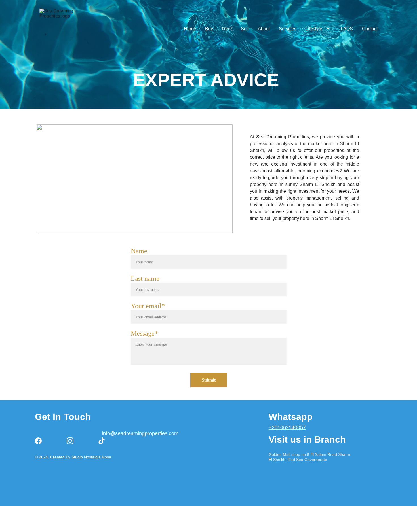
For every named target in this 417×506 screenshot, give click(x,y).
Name (139, 251)
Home (190, 28)
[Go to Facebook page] (38, 440)
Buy (209, 28)
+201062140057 (287, 427)
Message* (144, 333)
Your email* (148, 306)
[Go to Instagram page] (70, 440)
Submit (209, 380)
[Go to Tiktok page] (101, 440)
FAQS (347, 28)
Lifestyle (314, 28)
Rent (227, 28)
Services (287, 28)
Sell (245, 28)
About (264, 28)
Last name (145, 278)
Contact (370, 28)
